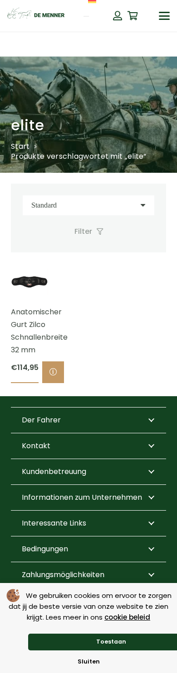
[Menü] (86, 16)
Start (20, 146)
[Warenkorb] (133, 16)
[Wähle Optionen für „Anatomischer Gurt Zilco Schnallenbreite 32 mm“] (53, 372)
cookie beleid (127, 617)
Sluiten (89, 661)
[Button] (117, 16)
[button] (164, 15)
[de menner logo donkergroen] (35, 15)
